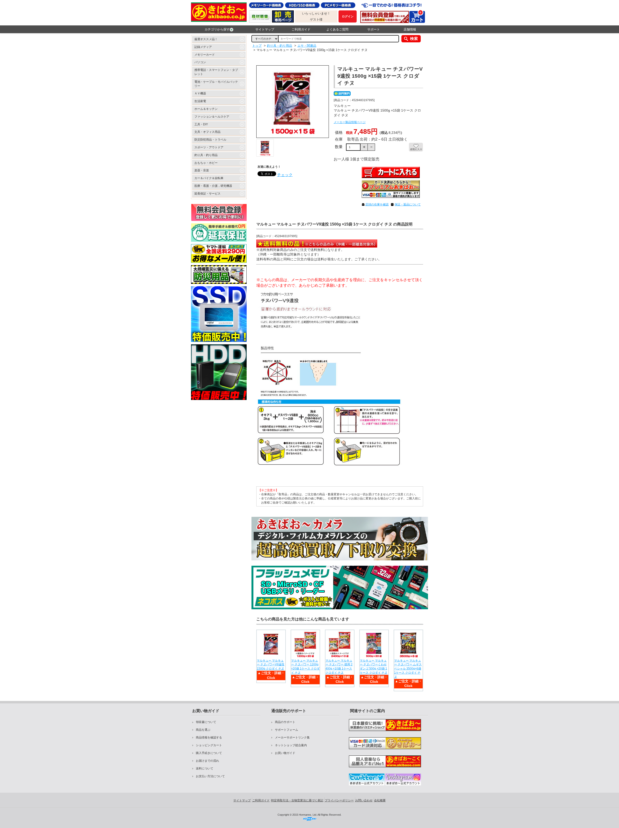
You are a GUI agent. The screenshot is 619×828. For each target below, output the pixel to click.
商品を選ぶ (203, 729)
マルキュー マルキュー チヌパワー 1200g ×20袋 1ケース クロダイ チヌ (305, 666)
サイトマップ (264, 29)
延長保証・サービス (207, 193)
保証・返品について (408, 204)
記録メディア (203, 47)
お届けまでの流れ (207, 760)
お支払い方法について (210, 776)
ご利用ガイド (301, 29)
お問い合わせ (364, 800)
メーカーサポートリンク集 (292, 737)
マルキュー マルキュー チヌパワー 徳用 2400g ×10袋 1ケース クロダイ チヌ (339, 666)
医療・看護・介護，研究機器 (213, 186)
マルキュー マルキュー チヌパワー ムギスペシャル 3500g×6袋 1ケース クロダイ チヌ (408, 668)
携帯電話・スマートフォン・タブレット (216, 72)
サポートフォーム (286, 729)
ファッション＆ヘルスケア (211, 116)
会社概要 (380, 800)
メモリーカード (204, 54)
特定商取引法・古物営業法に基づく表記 (297, 800)
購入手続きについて (209, 753)
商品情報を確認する (209, 737)
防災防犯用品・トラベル (210, 139)
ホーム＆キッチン (206, 109)
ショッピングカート (209, 745)
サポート (373, 29)
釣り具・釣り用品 (206, 155)
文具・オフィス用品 (207, 132)
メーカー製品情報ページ (350, 122)
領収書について (206, 722)
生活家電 (200, 101)
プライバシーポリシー (339, 800)
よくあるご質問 (337, 29)
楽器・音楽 (201, 170)
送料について (204, 768)
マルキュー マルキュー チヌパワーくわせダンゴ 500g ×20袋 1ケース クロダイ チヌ (373, 666)
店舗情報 (410, 29)
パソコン (200, 62)
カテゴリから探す (217, 29)
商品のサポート (285, 722)
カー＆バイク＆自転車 (208, 178)
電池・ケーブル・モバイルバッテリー (216, 84)
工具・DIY (201, 124)
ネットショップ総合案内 (291, 745)
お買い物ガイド (285, 753)
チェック (285, 175)
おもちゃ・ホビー (206, 163)
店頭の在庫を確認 (377, 204)
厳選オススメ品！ (206, 39)
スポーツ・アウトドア (208, 147)
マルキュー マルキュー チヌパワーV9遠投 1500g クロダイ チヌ (270, 664)
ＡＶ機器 (200, 93)
